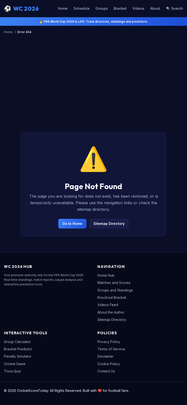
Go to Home (72, 223)
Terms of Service (111, 349)
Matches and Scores (114, 283)
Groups (101, 8)
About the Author (110, 312)
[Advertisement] (95, 90)
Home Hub (105, 275)
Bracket (120, 8)
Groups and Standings (115, 290)
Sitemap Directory (109, 223)
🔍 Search (174, 8)
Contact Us (106, 371)
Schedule (82, 8)
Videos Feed (107, 305)
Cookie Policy (108, 364)
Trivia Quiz (12, 371)
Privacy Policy (108, 342)
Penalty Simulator (17, 356)
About (155, 8)
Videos (138, 8)
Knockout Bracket (111, 297)
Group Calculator (17, 342)
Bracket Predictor (18, 349)
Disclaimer (105, 356)
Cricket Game (15, 364)
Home (63, 8)
